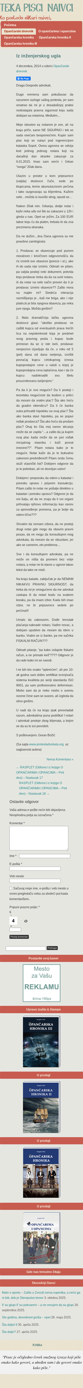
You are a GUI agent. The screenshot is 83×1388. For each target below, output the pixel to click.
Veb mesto (16, 876)
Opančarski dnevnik (18, 31)
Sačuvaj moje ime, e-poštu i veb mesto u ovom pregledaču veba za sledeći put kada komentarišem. (39, 893)
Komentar (17, 823)
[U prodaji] (41, 1238)
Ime (12, 856)
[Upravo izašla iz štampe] (41, 1042)
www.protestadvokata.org (46, 744)
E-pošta (15, 864)
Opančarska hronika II (55, 37)
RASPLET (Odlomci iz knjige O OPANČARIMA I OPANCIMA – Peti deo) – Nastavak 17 (40, 772)
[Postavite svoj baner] (41, 983)
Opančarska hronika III (20, 43)
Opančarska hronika (19, 37)
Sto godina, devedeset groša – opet (26, 1317)
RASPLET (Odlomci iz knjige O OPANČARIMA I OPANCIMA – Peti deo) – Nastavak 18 (43, 788)
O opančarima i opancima (57, 31)
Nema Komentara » (60, 759)
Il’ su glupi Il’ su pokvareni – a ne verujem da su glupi (38, 1305)
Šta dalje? (9, 1331)
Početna (10, 25)
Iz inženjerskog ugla (38, 55)
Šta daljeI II (9, 1324)
